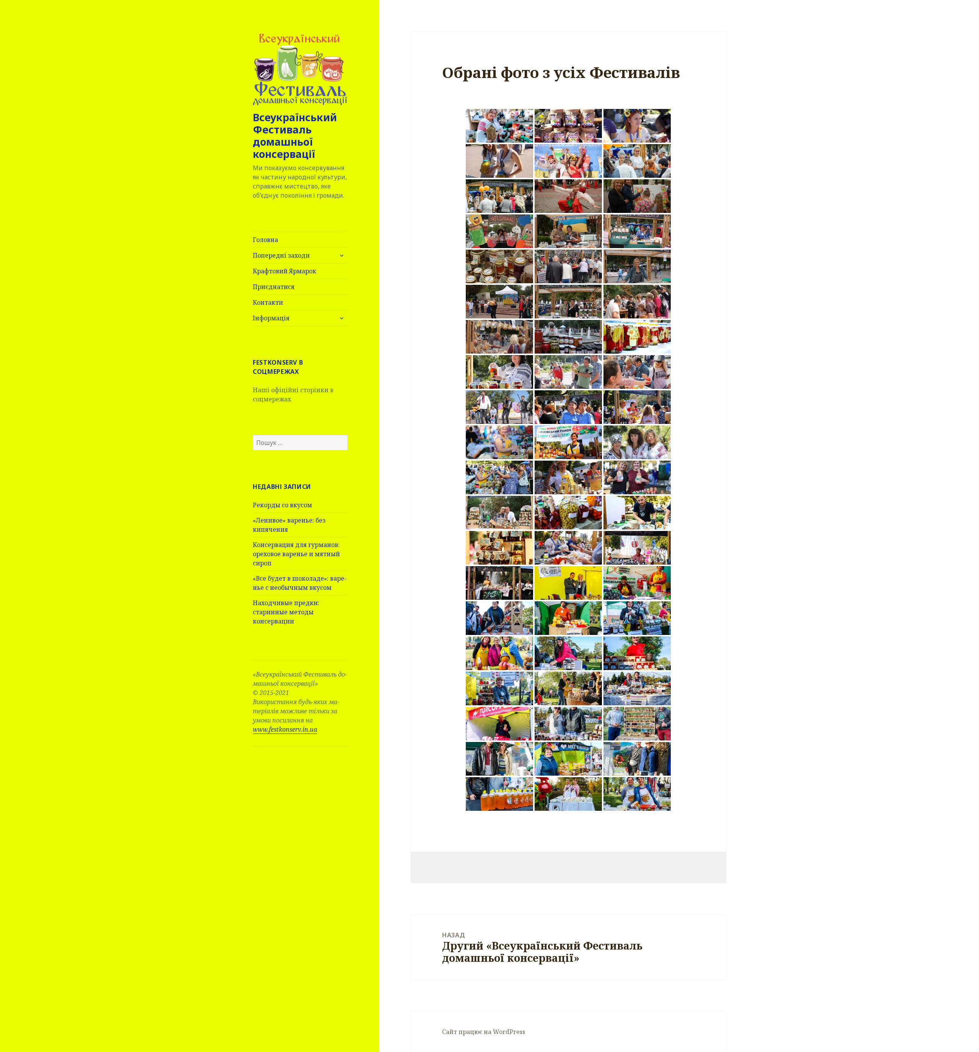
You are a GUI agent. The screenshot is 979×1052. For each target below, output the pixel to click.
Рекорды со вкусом (282, 505)
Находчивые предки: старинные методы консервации (286, 612)
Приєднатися (273, 286)
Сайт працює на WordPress (483, 1032)
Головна (265, 239)
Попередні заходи (281, 255)
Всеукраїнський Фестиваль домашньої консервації (295, 135)
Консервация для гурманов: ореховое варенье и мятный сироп (296, 554)
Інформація (271, 318)
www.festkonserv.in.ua (285, 729)
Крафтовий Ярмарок (284, 271)
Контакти (268, 302)
